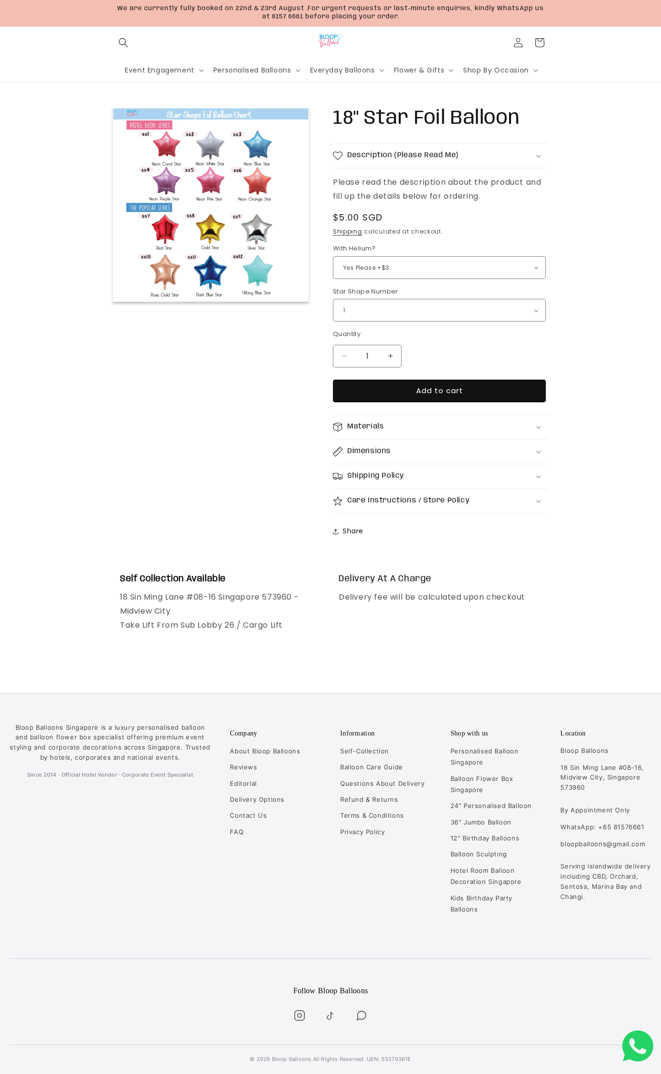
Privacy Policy (362, 832)
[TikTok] (330, 1015)
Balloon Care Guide (371, 767)
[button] (123, 42)
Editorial (243, 783)
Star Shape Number (365, 291)
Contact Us (248, 815)
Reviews (243, 767)
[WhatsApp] (361, 1015)
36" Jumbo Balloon (481, 822)
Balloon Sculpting (479, 854)
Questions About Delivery (382, 783)
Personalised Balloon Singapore (485, 756)
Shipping (347, 231)
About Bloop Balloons (265, 751)
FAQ (236, 832)
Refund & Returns (369, 799)
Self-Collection (364, 751)
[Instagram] (299, 1015)
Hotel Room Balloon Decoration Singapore (486, 876)
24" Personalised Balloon (491, 805)
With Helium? (354, 248)
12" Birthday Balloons (485, 838)
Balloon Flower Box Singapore (482, 784)
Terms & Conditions (372, 815)
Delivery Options (257, 799)
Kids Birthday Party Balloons (481, 903)
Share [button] (353, 531)
